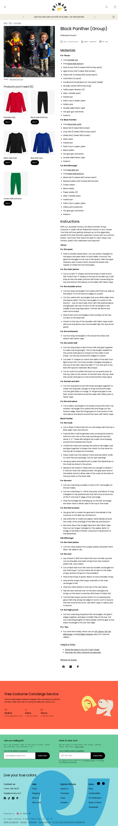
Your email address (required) (15, 751)
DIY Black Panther (85, 634)
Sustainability (94, 793)
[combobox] (25, 813)
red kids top (72, 60)
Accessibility (45, 822)
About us (64, 788)
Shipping (36, 793)
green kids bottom (75, 173)
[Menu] (5, 7)
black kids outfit (74, 124)
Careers (64, 802)
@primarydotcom (16, 79)
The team (64, 793)
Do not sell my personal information (69, 822)
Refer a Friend (95, 802)
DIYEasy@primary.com (13, 716)
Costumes (17, 23)
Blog (91, 788)
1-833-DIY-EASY (31, 716)
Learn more (79, 747)
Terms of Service (11, 822)
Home (5, 23)
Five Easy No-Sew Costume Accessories (83, 652)
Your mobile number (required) (71, 751)
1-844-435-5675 (11, 788)
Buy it (8, 122)
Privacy (23, 822)
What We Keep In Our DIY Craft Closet (82, 649)
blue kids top (73, 170)
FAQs (34, 788)
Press (62, 798)
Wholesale (93, 807)
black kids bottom (75, 63)
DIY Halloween (95, 798)
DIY (10, 23)
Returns (35, 798)
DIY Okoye (99, 631)
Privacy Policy (89, 760)
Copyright (33, 822)
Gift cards (36, 802)
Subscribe (42, 755)
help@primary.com (12, 793)
